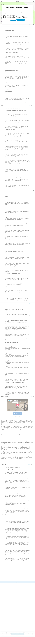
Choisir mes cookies (13, 19)
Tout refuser (17, 21)
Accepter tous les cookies (20, 19)
